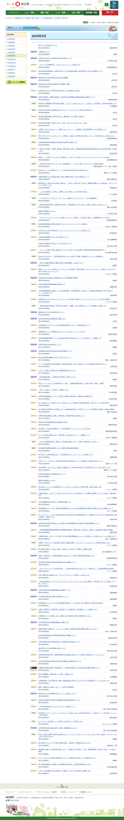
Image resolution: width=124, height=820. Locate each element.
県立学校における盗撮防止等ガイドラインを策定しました (57, 693)
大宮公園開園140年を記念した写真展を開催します (54, 502)
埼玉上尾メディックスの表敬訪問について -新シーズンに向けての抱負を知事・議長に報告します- (70, 487)
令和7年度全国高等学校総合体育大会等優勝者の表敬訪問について (59, 661)
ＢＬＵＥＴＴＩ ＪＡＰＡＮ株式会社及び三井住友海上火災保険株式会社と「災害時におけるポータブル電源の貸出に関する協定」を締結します (77, 516)
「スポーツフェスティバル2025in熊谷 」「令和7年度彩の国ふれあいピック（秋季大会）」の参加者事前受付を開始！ (76, 568)
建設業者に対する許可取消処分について (51, 312)
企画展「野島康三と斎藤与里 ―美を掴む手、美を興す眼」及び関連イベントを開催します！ (68, 609)
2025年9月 (11, 56)
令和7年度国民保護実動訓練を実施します (51, 284)
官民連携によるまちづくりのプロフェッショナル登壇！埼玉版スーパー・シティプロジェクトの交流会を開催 (73, 299)
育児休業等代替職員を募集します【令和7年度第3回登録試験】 (58, 448)
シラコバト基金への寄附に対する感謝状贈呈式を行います (57, 370)
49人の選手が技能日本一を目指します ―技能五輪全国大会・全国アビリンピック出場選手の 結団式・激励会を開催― (76, 409)
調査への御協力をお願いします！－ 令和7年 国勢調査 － (56, 687)
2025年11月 (12, 62)
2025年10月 (12, 59)
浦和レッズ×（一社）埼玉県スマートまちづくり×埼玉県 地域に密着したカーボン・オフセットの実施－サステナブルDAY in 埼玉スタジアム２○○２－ (76, 270)
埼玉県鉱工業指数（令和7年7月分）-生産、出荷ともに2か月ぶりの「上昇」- (63, 123)
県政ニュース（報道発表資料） (44, 18)
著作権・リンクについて (69, 792)
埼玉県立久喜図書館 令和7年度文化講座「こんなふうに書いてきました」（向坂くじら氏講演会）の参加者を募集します (77, 103)
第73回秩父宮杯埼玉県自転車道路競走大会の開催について (57, 562)
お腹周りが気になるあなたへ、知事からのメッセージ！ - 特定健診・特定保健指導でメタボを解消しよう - (72, 129)
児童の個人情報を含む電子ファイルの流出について (55, 243)
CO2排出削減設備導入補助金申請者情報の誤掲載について (57, 635)
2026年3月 (11, 76)
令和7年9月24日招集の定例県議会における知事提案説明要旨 (58, 278)
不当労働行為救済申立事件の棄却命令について (53, 596)
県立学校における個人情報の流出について (52, 648)
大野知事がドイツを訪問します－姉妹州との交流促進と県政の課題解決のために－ (65, 616)
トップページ (9, 18)
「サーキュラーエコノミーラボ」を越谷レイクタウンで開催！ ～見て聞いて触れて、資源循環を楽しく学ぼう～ (74, 217)
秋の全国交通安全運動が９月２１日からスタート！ (55, 357)
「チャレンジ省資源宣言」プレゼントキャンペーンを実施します (59, 64)
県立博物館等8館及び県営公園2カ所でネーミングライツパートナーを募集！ (63, 224)
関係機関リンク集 (85, 792)
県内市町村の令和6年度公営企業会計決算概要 (53, 77)
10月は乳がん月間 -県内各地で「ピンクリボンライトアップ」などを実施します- (64, 230)
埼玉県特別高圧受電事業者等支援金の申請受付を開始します (58, 142)
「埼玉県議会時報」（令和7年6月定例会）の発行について (57, 377)
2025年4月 (11, 39)
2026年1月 (11, 69)
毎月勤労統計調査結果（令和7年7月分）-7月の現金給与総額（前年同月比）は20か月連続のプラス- (70, 71)
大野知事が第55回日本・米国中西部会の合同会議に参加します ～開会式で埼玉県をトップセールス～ (71, 654)
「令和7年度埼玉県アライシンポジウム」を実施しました (56, 706)
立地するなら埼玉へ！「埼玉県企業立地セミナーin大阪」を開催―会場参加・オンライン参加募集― (70, 256)
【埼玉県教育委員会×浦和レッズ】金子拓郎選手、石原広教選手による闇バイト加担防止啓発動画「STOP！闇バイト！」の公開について (75, 292)
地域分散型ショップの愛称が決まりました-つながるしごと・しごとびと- (62, 331)
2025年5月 (11, 42)
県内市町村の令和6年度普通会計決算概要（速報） (54, 84)
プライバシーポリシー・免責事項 (47, 792)
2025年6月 (11, 45)
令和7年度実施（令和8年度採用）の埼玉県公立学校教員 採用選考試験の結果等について (66, 97)
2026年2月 (11, 73)
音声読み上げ (67, 4)
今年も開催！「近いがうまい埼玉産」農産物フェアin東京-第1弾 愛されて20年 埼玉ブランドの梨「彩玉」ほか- (74, 467)
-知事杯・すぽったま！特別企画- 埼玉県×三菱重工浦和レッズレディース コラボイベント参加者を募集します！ (74, 542)
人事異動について (44, 52)
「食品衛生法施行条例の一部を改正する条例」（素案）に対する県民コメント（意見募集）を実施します (72, 306)
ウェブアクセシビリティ (26, 792)
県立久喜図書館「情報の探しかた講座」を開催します (55, 674)
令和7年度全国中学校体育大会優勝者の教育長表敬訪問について (59, 700)
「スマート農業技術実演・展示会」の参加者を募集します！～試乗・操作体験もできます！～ (68, 441)
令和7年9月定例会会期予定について (50, 344)
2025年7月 (11, 49)
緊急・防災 (110, 12)
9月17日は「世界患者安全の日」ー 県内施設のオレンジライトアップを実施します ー (66, 454)
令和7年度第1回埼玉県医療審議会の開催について (54, 590)
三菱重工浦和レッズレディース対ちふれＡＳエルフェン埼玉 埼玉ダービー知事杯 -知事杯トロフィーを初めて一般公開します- (77, 494)
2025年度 (57, 18)
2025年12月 (12, 66)
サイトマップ (10, 792)
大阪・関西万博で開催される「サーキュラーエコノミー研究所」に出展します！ (64, 575)
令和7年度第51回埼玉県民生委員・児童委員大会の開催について (59, 642)
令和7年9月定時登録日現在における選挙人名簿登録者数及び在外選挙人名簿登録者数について (68, 523)
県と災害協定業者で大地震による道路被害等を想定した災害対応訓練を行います (64, 764)
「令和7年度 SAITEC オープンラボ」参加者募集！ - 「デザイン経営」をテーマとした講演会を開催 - (71, 164)
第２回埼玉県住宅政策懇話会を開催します (52, 318)
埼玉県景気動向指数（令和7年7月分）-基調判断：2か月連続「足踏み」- (61, 116)
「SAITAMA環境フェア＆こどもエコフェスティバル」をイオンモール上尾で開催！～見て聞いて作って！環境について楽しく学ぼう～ (77, 582)
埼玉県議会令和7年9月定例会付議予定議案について (55, 351)
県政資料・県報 (29, 18)
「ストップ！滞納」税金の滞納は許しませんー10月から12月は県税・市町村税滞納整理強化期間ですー (71, 250)
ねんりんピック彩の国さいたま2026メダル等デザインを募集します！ (61, 721)
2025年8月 (11, 52)
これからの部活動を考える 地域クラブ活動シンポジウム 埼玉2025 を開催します (64, 771)
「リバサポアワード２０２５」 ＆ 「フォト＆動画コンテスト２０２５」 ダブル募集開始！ (67, 198)
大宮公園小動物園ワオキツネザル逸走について (53, 237)
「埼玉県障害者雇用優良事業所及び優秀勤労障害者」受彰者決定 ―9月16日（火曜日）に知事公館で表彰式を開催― (76, 530)
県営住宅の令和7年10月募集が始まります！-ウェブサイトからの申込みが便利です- (65, 110)
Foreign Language (38, 4)
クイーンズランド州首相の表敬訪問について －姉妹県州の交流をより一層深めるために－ (67, 758)
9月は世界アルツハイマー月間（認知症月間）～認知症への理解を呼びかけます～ (64, 743)
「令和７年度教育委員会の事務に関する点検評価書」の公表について (60, 263)
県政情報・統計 (19, 18)
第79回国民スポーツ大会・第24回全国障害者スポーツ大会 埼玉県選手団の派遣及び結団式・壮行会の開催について (75, 508)
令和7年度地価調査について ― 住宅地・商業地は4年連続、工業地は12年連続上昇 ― (65, 396)
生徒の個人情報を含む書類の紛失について (52, 474)
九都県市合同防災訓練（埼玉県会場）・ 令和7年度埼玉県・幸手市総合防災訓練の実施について (69, 667)
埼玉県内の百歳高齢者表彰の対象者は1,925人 (53, 422)
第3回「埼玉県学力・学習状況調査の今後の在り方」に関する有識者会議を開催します (66, 555)
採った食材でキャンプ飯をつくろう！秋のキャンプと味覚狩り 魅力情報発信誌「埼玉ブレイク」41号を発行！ (74, 403)
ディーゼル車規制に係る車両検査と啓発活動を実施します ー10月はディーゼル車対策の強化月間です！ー (72, 364)
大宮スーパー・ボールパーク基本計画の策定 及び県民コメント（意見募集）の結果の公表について (70, 461)
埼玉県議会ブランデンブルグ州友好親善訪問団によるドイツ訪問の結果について (64, 325)
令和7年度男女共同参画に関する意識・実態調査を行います (57, 728)
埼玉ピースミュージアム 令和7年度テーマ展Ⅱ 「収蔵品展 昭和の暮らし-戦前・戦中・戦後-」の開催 (71, 383)
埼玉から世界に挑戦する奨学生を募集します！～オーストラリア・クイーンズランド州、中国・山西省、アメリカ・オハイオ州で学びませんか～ (77, 735)
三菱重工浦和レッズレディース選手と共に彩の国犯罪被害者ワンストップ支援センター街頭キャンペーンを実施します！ (77, 536)
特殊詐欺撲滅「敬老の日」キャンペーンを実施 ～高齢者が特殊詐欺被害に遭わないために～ (68, 629)
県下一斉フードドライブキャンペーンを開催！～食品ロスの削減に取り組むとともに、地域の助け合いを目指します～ (76, 136)
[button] (110, 14)
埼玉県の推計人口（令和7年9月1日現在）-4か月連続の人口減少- (59, 90)
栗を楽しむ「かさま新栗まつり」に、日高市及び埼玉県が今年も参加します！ (63, 170)
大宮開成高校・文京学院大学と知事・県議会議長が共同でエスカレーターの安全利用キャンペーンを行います (73, 680)
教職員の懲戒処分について (47, 211)
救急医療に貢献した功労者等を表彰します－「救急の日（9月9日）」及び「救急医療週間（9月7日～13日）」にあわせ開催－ (77, 750)
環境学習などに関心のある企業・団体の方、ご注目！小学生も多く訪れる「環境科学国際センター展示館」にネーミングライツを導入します (77, 184)
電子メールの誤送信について (47, 45)
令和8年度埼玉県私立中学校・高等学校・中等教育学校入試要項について (62, 415)
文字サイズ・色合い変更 (54, 4)
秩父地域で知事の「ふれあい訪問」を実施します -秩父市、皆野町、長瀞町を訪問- (65, 549)
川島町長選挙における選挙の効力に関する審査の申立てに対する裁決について (63, 177)
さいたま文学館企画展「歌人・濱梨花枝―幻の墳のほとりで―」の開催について (64, 435)
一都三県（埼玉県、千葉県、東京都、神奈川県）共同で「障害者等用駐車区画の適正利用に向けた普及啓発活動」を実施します (77, 150)
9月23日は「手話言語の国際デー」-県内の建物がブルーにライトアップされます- (64, 428)
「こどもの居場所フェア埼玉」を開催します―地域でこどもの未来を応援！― (63, 191)
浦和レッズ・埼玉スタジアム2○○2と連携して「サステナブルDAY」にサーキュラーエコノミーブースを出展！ (74, 157)
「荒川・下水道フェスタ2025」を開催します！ (53, 390)
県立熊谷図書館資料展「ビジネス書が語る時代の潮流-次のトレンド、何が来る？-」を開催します (70, 338)
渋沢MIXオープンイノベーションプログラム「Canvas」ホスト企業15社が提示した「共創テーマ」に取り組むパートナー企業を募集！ (77, 714)
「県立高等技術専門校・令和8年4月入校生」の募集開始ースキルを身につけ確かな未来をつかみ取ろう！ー (73, 204)
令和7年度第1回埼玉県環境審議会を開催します (53, 622)
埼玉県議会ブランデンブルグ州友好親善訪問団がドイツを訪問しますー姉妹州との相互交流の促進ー (71, 603)
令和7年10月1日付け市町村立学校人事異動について (55, 58)
